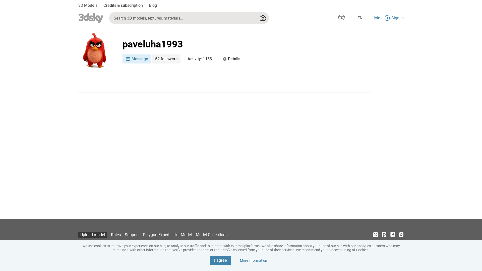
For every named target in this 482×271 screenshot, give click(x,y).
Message (140, 58)
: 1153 (200, 58)
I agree (220, 260)
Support (132, 234)
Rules (116, 234)
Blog (153, 5)
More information (253, 260)
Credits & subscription (123, 5)
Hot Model (182, 234)
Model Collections (211, 234)
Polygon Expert (156, 234)
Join (376, 18)
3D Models (87, 5)
